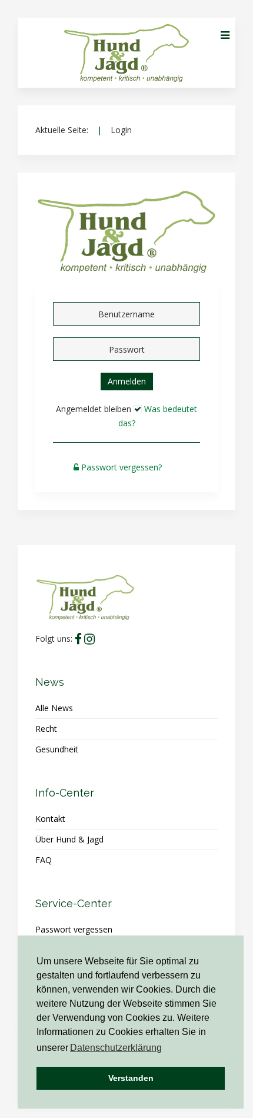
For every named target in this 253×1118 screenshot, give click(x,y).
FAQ (43, 859)
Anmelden (127, 381)
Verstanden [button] (131, 1078)
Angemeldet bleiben (93, 408)
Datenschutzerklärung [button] (116, 1048)
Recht (46, 728)
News (49, 682)
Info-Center (64, 793)
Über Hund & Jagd (69, 839)
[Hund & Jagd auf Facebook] (78, 639)
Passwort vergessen (73, 929)
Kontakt (50, 818)
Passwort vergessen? (121, 467)
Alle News (54, 708)
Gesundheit (56, 749)
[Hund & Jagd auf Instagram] (89, 639)
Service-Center (73, 903)
